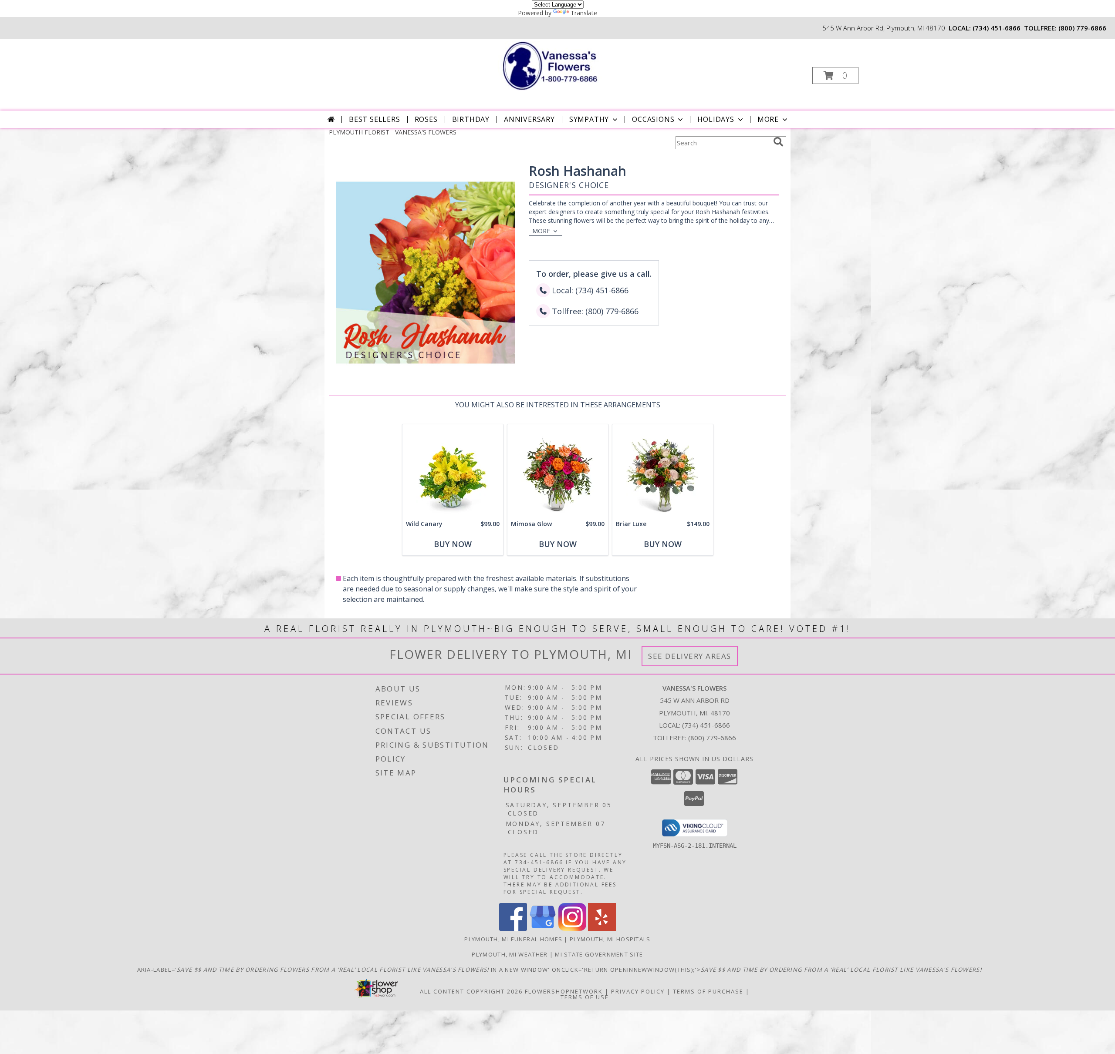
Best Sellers (374, 119)
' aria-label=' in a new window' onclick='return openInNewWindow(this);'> (557, 969)
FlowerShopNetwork (564, 991)
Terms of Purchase (708, 991)
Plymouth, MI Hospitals (610, 939)
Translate (584, 13)
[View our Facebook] (513, 928)
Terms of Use (585, 997)
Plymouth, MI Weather (509, 954)
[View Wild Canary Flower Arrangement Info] (452, 470)
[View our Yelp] (602, 928)
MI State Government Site (599, 954)
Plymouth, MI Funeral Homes (513, 939)
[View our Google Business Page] (543, 928)
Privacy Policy (638, 991)
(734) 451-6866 (996, 27)
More (768, 119)
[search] (778, 142)
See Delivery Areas (689, 656)
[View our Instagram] (572, 928)
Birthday (471, 119)
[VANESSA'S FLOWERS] (557, 65)
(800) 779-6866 (1082, 27)
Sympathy (589, 119)
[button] (835, 75)
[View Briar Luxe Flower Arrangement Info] (662, 470)
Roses (426, 119)
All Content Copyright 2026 (471, 991)
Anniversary (529, 119)
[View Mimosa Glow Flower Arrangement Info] (557, 470)
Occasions (653, 119)
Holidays (715, 119)
